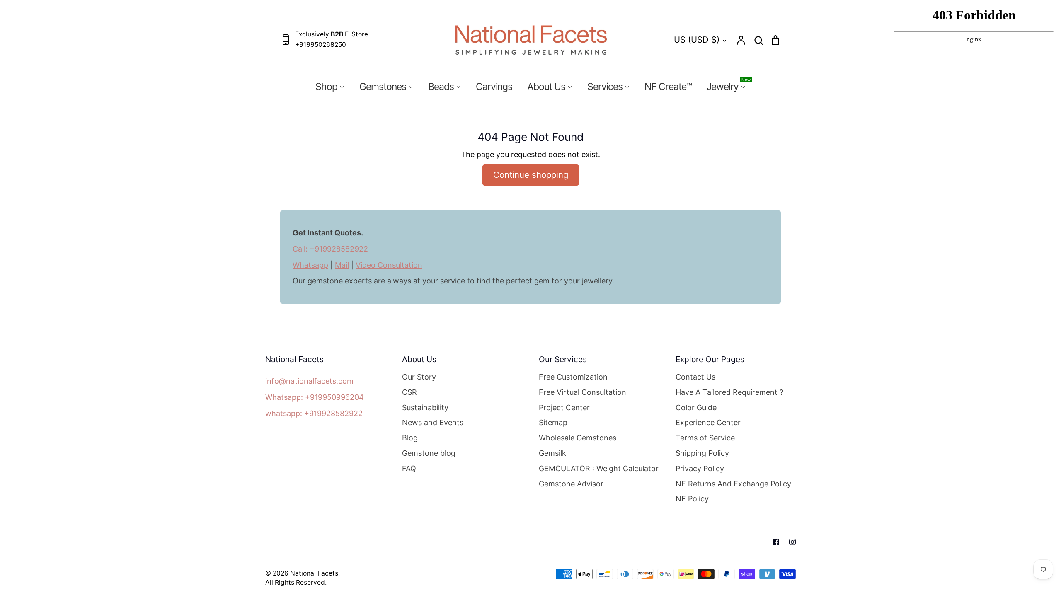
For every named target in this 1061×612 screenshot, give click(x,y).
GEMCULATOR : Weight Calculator (599, 468)
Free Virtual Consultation (582, 392)
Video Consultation (389, 265)
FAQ (409, 468)
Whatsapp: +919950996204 (314, 397)
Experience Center (708, 422)
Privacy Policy (700, 468)
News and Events (432, 422)
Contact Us (695, 377)
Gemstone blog (428, 453)
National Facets (314, 573)
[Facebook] (776, 542)
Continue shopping (530, 174)
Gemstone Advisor (571, 483)
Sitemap (553, 422)
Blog (410, 437)
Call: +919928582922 (330, 248)
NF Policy (692, 498)
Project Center (564, 407)
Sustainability (425, 407)
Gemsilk (552, 453)
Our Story (419, 377)
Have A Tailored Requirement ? (729, 392)
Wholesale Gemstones (577, 437)
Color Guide (696, 407)
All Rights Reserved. (296, 582)
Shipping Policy (702, 453)
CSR (409, 392)
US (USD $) (696, 39)
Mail (342, 265)
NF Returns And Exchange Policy (733, 483)
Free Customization (573, 377)
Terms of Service (705, 437)
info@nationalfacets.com (309, 381)
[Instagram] (792, 542)
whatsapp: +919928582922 (314, 413)
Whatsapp (310, 265)
